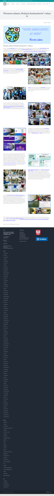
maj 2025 (5, 282)
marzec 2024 (6, 310)
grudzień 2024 (6, 292)
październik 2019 (6, 414)
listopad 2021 (6, 365)
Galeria (5, 443)
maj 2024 (5, 306)
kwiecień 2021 (6, 379)
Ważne (5, 471)
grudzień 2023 (6, 316)
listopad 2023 (6, 318)
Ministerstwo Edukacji (23, 236)
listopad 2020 (6, 389)
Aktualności (5, 422)
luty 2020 (5, 406)
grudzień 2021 (6, 363)
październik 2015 (6, 416)
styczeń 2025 (6, 290)
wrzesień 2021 (6, 369)
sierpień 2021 (6, 371)
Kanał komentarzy (6, 484)
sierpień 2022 (6, 347)
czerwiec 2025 (6, 280)
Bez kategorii (6, 426)
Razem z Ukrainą (6, 459)
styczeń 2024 (6, 314)
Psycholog (5, 457)
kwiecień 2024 (6, 308)
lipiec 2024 (5, 302)
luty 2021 (5, 383)
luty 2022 (5, 359)
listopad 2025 (6, 270)
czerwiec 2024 (6, 304)
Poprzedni (45, 22)
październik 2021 (6, 367)
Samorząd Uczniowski (7, 461)
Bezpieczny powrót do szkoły (8, 428)
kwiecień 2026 (6, 261)
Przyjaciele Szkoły (6, 455)
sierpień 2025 (6, 276)
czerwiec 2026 (6, 257)
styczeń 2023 (6, 337)
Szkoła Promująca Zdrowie (8, 467)
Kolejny (49, 22)
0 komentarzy (17, 224)
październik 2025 (6, 272)
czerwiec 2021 (6, 375)
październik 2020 (6, 391)
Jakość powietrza (22, 233)
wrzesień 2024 (6, 298)
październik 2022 (6, 343)
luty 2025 (5, 288)
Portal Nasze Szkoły (22, 234)
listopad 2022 (6, 341)
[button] (49, 4)
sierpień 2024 (6, 300)
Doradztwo (5, 434)
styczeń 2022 (6, 361)
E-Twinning (12, 224)
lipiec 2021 (5, 373)
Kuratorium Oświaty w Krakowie (24, 237)
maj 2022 (5, 353)
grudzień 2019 (6, 410)
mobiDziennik (22, 232)
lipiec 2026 (5, 255)
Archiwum (5, 424)
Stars (4, 463)
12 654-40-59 (5, 241)
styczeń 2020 (6, 408)
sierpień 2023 (6, 324)
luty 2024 (5, 312)
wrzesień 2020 (6, 393)
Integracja (5, 445)
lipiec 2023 (5, 326)
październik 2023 (6, 320)
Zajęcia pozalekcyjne (7, 475)
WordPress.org (6, 486)
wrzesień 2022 (6, 345)
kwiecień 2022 (6, 355)
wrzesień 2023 (6, 322)
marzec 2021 (6, 381)
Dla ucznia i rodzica (7, 432)
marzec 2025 (6, 286)
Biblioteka (5, 430)
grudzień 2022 (6, 339)
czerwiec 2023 (6, 328)
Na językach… (6, 453)
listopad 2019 (6, 412)
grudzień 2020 (6, 387)
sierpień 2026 (6, 253)
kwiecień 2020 (6, 402)
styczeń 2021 (6, 385)
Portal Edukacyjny (22, 235)
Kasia (4, 224)
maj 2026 (5, 259)
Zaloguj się (5, 480)
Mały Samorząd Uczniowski (8, 451)
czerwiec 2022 (6, 351)
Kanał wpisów (6, 482)
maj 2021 (5, 377)
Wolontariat (5, 473)
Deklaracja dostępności (23, 241)
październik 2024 (6, 296)
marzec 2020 (6, 404)
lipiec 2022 (5, 349)
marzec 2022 (6, 357)
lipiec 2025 (5, 278)
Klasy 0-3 (14, 224)
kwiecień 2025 (6, 284)
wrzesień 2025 (6, 274)
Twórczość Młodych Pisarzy (8, 469)
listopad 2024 (6, 294)
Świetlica (5, 465)
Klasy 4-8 (5, 449)
